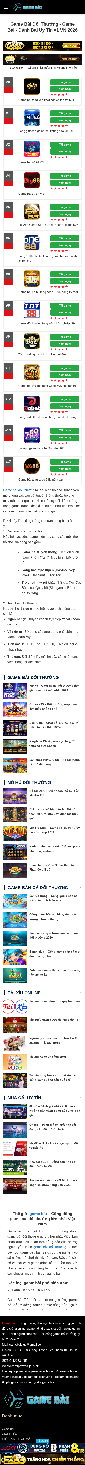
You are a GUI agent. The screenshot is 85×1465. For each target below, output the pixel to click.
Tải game (65, 82)
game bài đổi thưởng (49, 1247)
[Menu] (5, 7)
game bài (38, 1213)
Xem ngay (65, 88)
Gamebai (8, 1323)
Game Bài (8, 1428)
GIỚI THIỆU (9, 1434)
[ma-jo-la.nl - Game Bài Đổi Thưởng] (27, 7)
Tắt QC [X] (42, 1441)
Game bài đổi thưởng (18, 490)
